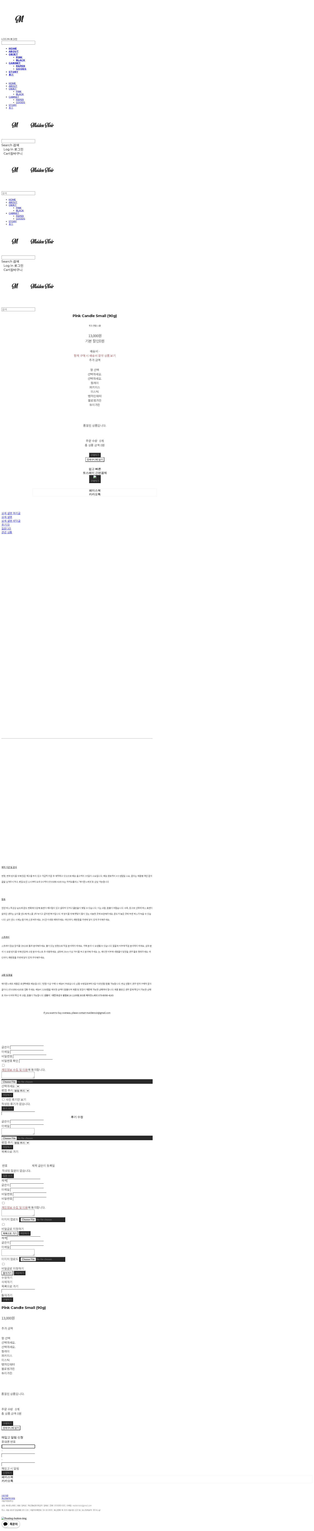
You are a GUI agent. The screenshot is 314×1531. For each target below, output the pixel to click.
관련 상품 (6, 532)
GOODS (21, 68)
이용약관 (4, 1495)
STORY (13, 71)
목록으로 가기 (10, 1233)
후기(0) (5, 524)
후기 (11, 74)
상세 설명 (6, 517)
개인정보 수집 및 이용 (14, 1069)
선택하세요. (95, 374)
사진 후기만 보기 (16, 1099)
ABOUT (14, 51)
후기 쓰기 (7, 1108)
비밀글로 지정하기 (12, 1228)
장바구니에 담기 (11, 1428)
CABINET (15, 63)
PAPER (20, 65)
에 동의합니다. (23, 1069)
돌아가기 (7, 1273)
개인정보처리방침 (8, 1498)
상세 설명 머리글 (11, 513)
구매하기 (7, 1299)
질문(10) (6, 528)
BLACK (20, 60)
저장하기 (7, 1095)
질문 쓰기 (7, 1176)
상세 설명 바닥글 (11, 521)
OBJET (13, 54)
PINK (19, 57)
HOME (13, 48)
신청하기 (7, 1473)
